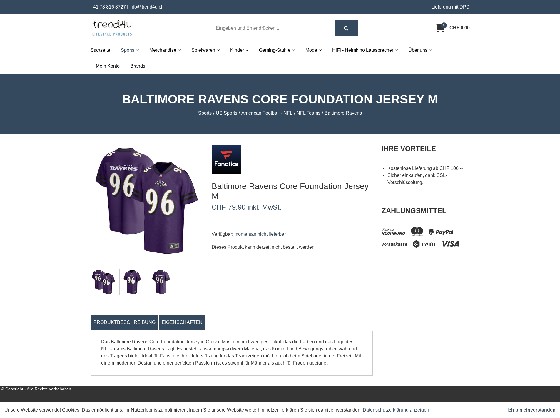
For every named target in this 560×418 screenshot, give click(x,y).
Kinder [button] (237, 50)
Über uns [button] (417, 50)
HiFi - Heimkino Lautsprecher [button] (362, 50)
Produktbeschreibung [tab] (124, 322)
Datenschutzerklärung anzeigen (396, 409)
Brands (137, 65)
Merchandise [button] (162, 50)
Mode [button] (311, 50)
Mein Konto (108, 65)
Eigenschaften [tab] (182, 322)
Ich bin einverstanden (531, 409)
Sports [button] (127, 50)
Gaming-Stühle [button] (274, 50)
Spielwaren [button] (203, 50)
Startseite (100, 50)
